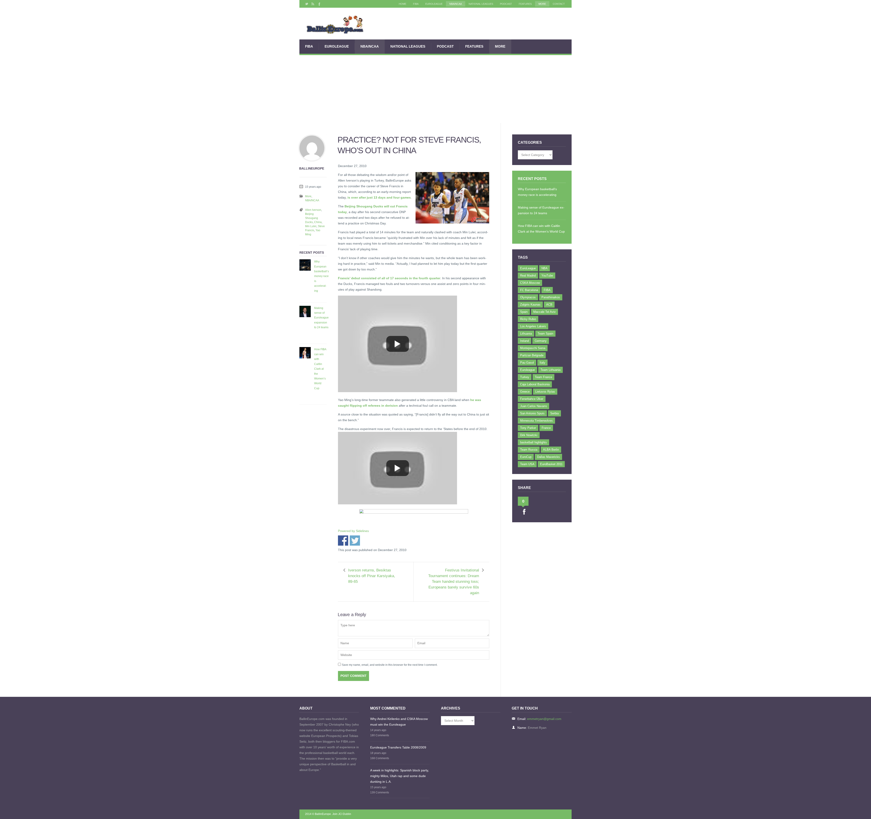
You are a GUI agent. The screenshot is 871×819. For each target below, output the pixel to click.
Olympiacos (528, 297)
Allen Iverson (313, 209)
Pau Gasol (527, 362)
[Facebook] (318, 3)
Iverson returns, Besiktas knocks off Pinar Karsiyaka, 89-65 (371, 576)
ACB (549, 304)
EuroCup (525, 457)
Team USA (527, 464)
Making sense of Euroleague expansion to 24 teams (321, 317)
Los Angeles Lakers (533, 326)
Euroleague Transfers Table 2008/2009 (398, 747)
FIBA (415, 3)
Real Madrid (528, 275)
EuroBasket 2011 (551, 464)
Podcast (506, 3)
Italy (542, 362)
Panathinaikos (550, 297)
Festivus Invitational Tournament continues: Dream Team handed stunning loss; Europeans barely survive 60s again (453, 581)
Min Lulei (310, 226)
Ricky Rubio (528, 319)
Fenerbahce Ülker (531, 399)
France (546, 428)
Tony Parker (528, 428)
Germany (541, 341)
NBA (544, 268)
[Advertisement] (435, 89)
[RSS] (312, 3)
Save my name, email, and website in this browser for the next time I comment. (390, 664)
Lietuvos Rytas (545, 391)
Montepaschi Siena (532, 348)
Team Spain (545, 333)
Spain (524, 312)
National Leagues (481, 3)
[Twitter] (306, 3)
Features (525, 3)
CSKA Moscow (530, 282)
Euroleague (527, 370)
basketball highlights (533, 442)
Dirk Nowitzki (528, 435)
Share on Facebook (343, 540)
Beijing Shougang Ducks (311, 218)
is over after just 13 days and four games (379, 197)
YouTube (547, 275)
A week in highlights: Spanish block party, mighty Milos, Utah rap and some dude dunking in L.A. (399, 775)
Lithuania (526, 333)
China (318, 222)
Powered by (353, 531)
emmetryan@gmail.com (544, 719)
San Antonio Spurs (532, 413)
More (542, 3)
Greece (525, 391)
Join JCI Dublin (341, 814)
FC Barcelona (529, 290)
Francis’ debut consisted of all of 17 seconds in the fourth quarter (389, 278)
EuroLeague (434, 3)
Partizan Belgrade (531, 355)
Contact (559, 3)
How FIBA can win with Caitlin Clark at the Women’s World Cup (320, 369)
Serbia (554, 413)
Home (402, 3)
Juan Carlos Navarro (533, 406)
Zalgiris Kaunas (530, 304)
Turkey (524, 377)
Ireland (524, 341)
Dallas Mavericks (548, 457)
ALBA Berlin (551, 449)
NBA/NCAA (455, 3)
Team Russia (528, 449)
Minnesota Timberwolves (536, 420)
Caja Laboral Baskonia (535, 384)
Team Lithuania (550, 370)
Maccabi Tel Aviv (544, 312)
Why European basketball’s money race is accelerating (321, 276)
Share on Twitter (355, 540)
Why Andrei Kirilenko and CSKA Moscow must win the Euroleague (399, 721)
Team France (543, 377)
